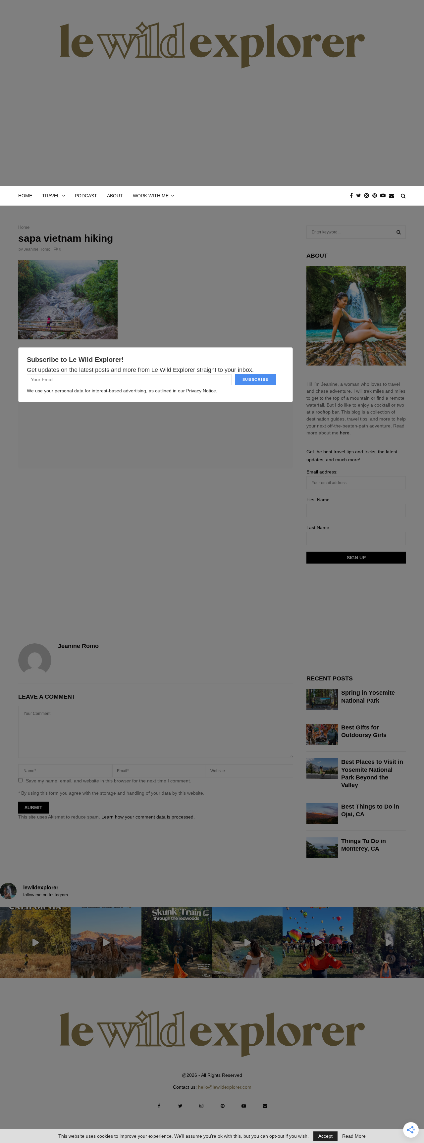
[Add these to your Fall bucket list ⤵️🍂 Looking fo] (35, 942)
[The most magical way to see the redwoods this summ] (176, 942)
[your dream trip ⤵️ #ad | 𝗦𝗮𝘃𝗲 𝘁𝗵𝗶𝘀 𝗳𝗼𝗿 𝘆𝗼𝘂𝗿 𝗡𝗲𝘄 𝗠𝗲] (318, 942)
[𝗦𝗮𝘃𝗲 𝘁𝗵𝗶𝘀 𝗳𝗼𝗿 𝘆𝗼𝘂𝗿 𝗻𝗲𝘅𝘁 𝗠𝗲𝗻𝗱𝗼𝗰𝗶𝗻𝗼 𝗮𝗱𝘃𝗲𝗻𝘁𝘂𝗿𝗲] (247, 942)
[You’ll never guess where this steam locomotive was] (388, 942)
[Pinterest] (376, 196)
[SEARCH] (399, 232)
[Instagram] (368, 196)
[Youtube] (384, 196)
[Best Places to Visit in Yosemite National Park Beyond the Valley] (322, 768)
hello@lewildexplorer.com (224, 1087)
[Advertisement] (212, 136)
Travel (51, 195)
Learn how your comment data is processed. (148, 817)
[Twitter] (360, 196)
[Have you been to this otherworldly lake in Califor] (106, 942)
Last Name (317, 527)
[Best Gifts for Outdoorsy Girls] (322, 734)
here (344, 432)
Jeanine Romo (37, 249)
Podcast (86, 195)
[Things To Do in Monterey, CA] (322, 847)
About (115, 195)
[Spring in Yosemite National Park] (322, 699)
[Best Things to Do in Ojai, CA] (322, 813)
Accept (325, 1136)
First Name (318, 499)
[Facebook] (353, 196)
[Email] (393, 196)
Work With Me (151, 195)
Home (25, 195)
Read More (354, 1136)
